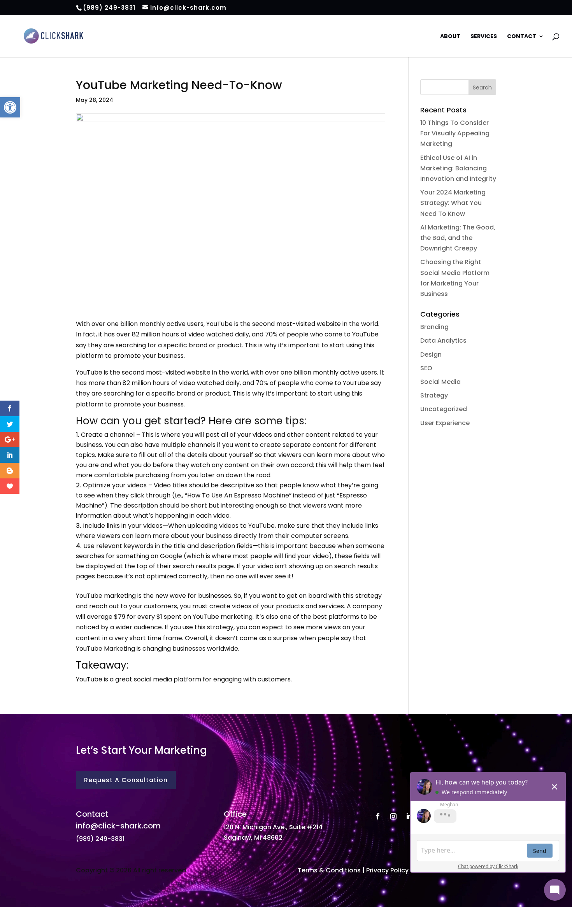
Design (431, 354)
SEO (426, 368)
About (450, 36)
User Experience (445, 422)
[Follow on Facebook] (378, 816)
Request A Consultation (126, 780)
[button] (10, 107)
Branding (434, 326)
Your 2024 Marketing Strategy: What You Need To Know (453, 203)
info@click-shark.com (118, 825)
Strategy (434, 395)
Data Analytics (443, 340)
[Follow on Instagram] (393, 816)
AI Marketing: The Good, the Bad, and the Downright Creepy (457, 238)
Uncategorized (443, 408)
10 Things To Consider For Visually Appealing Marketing (455, 133)
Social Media (440, 381)
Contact (521, 36)
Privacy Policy (387, 870)
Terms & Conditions (329, 870)
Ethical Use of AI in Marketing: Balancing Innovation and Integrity (458, 168)
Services (483, 36)
